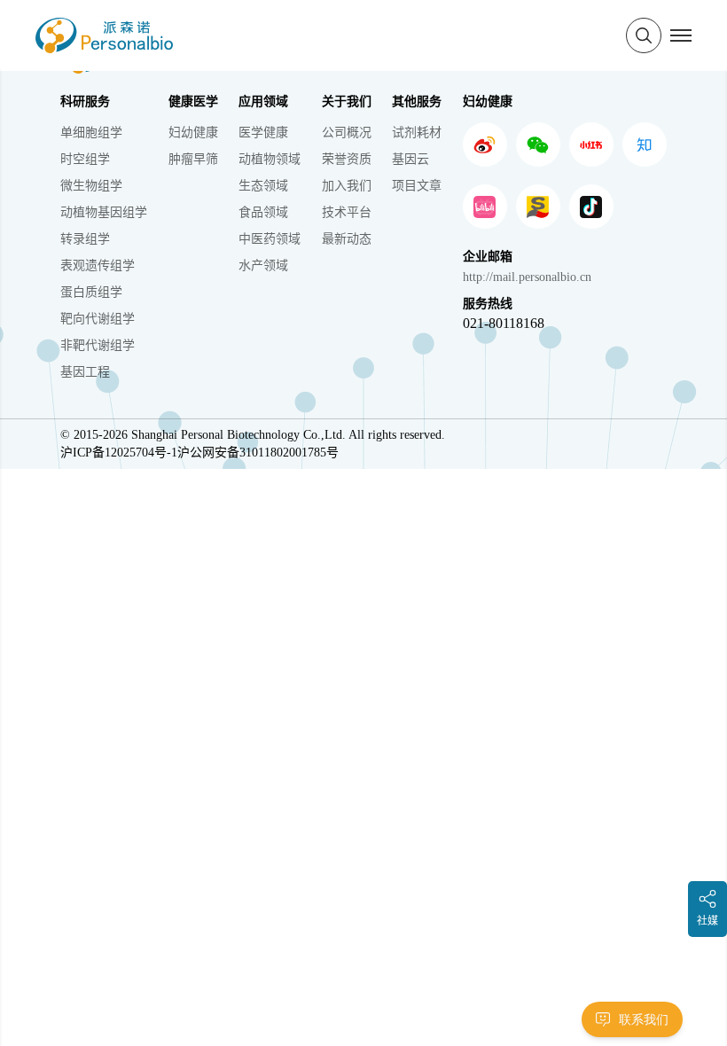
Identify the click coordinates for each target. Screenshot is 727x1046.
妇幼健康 (193, 132)
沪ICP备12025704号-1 (118, 452)
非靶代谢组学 (97, 345)
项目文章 (417, 185)
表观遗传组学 (97, 265)
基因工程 (85, 372)
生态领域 (263, 185)
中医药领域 (269, 239)
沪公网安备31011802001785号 (258, 452)
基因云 (410, 159)
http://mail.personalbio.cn (527, 277)
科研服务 (85, 101)
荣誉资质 (346, 159)
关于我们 (346, 101)
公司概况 (346, 132)
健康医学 (193, 101)
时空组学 (85, 159)
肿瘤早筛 (193, 159)
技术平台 (346, 212)
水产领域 (263, 265)
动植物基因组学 (103, 212)
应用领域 (263, 101)
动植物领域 (269, 159)
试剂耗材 (417, 132)
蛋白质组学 (91, 292)
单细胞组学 (91, 132)
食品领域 (263, 212)
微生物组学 (91, 185)
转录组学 (85, 239)
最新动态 (346, 239)
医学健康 (263, 132)
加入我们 (346, 185)
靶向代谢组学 (97, 318)
